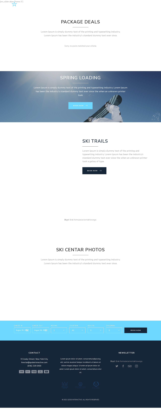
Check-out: (37, 326)
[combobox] (59, 330)
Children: (110, 326)
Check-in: (18, 326)
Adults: (91, 326)
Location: (73, 326)
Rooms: (54, 326)
